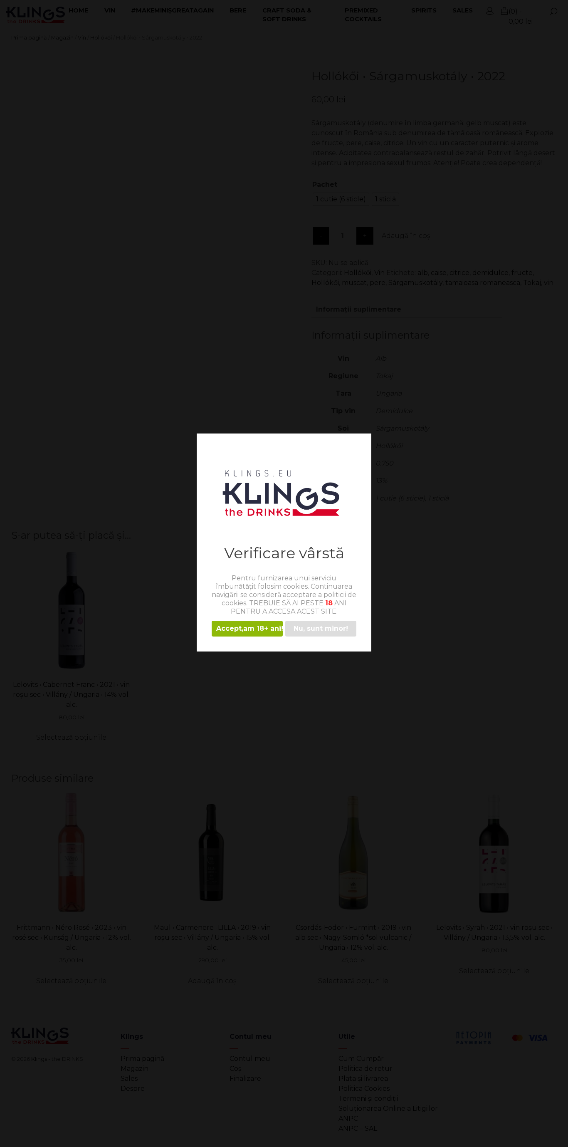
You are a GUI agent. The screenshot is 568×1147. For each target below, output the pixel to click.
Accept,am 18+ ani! (249, 628)
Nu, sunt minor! (321, 628)
